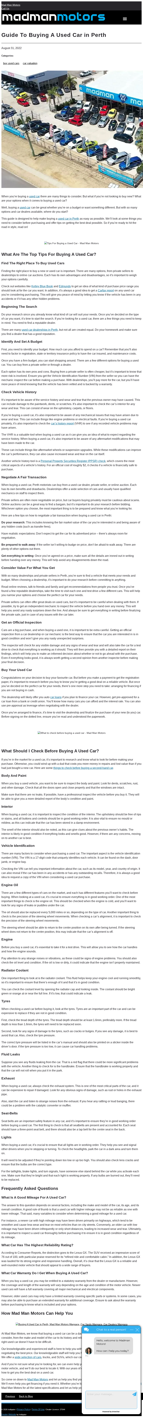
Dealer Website (8, 1414)
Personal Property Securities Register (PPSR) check (73, 461)
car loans (56, 697)
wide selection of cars (28, 1357)
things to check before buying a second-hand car (83, 767)
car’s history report (62, 423)
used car (34, 196)
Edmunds (65, 286)
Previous (10, 1396)
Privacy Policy (23, 1409)
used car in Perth (68, 218)
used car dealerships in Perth (40, 329)
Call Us (5, 8)
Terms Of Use (38, 1409)
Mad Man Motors (10, 4)
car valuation (30, 63)
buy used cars (11, 63)
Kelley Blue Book (42, 286)
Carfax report (106, 290)
